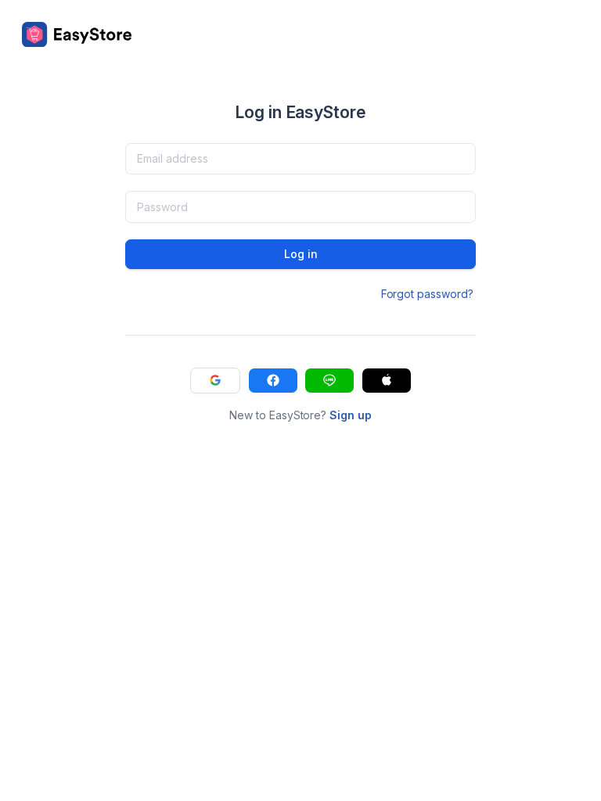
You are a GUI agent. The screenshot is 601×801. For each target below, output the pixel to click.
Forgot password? (427, 293)
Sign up (350, 415)
